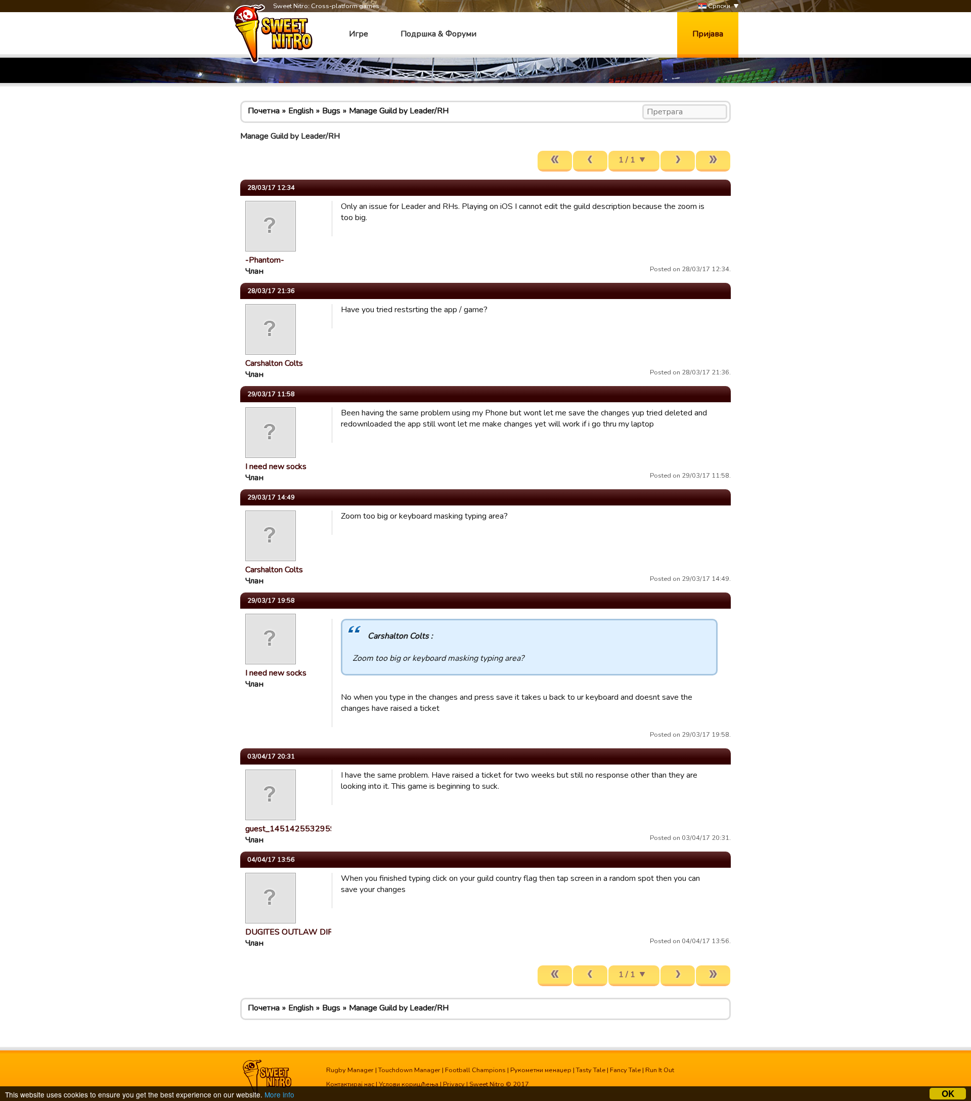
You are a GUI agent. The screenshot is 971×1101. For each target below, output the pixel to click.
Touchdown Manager (409, 1070)
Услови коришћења (408, 1084)
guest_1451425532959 (290, 828)
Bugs (331, 110)
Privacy (454, 1084)
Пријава (707, 33)
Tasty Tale (590, 1070)
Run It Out (659, 1070)
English (301, 110)
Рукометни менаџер (540, 1070)
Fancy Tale (625, 1070)
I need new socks (275, 466)
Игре (358, 33)
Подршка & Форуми (438, 33)
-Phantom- (264, 260)
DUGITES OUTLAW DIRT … (295, 932)
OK (948, 1093)
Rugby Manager (350, 1070)
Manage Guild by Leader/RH (399, 110)
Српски (718, 6)
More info (279, 1094)
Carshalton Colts (274, 363)
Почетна (264, 110)
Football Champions (475, 1070)
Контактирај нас (350, 1084)
